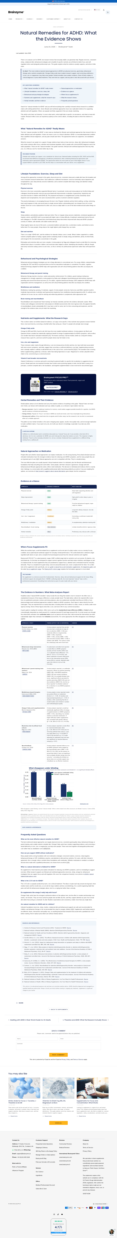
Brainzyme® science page (52, 569)
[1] (73, 627)
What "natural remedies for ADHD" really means (38, 88)
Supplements (60, 26)
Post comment (58, 1055)
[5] (73, 708)
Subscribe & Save (41, 1188)
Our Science (39, 1171)
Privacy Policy (66, 1059)
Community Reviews (65, 1144)
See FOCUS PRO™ (52, 387)
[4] (73, 692)
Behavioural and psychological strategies (36, 94)
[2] (73, 647)
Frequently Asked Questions (44, 1144)
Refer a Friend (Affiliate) (19, 1167)
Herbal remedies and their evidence (35, 100)
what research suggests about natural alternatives (51, 471)
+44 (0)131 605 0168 (23, 1157)
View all (58, 1123)
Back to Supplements (59, 1009)
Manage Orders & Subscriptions (45, 1155)
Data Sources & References (31, 827)
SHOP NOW (86, 1193)
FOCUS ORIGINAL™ (61, 391)
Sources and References (30, 923)
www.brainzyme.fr (64, 1164)
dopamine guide (88, 567)
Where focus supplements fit (70, 94)
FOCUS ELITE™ (73, 391)
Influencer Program (18, 1170)
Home (54, 26)
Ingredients (39, 1175)
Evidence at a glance (67, 91)
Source (69, 928)
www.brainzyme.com (65, 1157)
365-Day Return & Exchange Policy (46, 1151)
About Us (85, 1144)
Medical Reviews (64, 1147)
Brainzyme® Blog (41, 1158)
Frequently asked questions (69, 100)
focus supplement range (34, 569)
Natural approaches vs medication (71, 88)
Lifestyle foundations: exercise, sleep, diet (37, 91)
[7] (73, 745)
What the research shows (69, 97)
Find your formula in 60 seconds (45, 1162)
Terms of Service (78, 1059)
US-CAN (98, 9)
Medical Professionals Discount (45, 1185)
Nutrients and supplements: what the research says (39, 97)
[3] (73, 668)
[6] (73, 726)
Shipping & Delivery (42, 1147)
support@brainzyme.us (24, 1153)
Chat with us (18, 1150)
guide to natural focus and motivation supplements (65, 567)
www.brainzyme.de (65, 1161)
